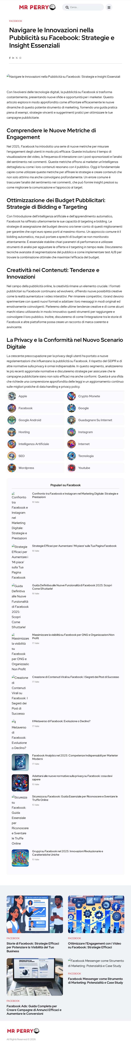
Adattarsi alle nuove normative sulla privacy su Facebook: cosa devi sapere (72, 777)
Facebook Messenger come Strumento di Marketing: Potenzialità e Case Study (95, 980)
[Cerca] (67, 7)
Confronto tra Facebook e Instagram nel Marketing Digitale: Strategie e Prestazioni (75, 495)
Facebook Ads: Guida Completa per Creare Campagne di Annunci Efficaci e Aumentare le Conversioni (34, 1010)
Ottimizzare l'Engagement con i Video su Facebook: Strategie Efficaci (94, 945)
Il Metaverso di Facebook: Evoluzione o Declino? (61, 721)
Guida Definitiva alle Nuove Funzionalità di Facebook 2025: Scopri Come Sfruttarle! (72, 586)
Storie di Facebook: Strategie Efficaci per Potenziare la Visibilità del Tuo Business (33, 947)
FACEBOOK (13, 938)
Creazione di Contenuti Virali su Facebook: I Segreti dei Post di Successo (75, 677)
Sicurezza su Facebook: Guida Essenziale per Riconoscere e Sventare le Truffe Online (75, 798)
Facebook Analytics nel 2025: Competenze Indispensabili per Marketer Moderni (75, 757)
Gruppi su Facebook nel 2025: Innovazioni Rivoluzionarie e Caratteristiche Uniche (67, 852)
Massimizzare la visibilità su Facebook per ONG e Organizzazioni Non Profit (73, 636)
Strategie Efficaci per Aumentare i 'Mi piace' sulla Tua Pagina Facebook (74, 546)
